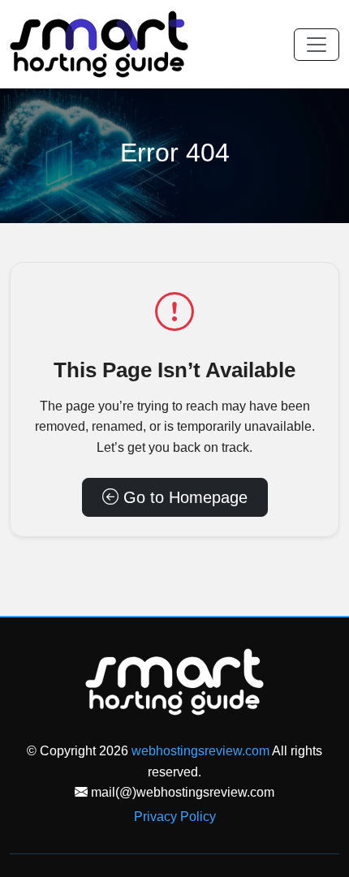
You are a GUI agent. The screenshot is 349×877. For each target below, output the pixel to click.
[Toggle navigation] (316, 44)
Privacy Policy (175, 816)
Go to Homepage (183, 497)
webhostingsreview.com (200, 751)
